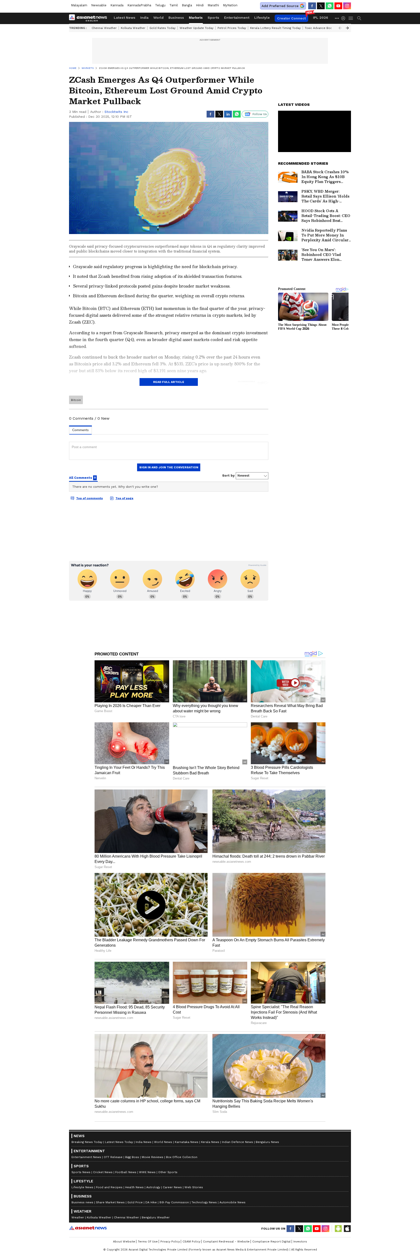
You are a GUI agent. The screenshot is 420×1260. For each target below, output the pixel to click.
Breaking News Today (86, 1142)
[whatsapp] (329, 5)
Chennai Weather (104, 28)
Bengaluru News (267, 1142)
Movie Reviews (152, 1157)
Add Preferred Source (280, 6)
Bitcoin (76, 400)
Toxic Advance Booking (321, 28)
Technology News (204, 1202)
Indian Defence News (237, 1142)
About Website (124, 1241)
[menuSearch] (359, 18)
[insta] (347, 5)
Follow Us (260, 114)
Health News (134, 1187)
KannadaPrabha (139, 5)
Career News (172, 1187)
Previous (340, 28)
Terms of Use (148, 1241)
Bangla (187, 5)
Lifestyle (262, 17)
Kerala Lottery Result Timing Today (275, 28)
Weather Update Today (196, 28)
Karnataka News (186, 1142)
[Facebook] (312, 5)
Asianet (88, 1228)
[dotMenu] (337, 18)
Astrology (153, 1187)
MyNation (230, 5)
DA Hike (151, 1202)
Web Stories (193, 1187)
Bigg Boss (132, 1157)
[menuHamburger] (351, 18)
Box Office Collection (181, 1157)
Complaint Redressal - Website (226, 1241)
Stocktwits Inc (116, 112)
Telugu (160, 5)
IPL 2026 (320, 17)
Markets (196, 17)
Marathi (213, 5)
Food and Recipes (109, 1187)
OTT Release (113, 1157)
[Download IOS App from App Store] (347, 1228)
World (158, 17)
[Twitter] (321, 5)
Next (347, 28)
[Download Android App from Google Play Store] (338, 1228)
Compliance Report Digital (271, 1241)
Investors (300, 1241)
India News (143, 1142)
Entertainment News (86, 1157)
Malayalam (79, 5)
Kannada (116, 5)
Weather (77, 1217)
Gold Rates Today (162, 28)
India (144, 17)
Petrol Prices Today (232, 28)
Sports (213, 17)
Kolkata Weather (133, 28)
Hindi (200, 5)
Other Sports (167, 1172)
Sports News (80, 1172)
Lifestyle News (82, 1187)
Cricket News (103, 1172)
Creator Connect (291, 18)
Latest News (124, 17)
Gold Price (135, 1202)
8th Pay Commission (174, 1202)
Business (176, 17)
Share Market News (110, 1202)
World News (163, 1142)
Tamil (173, 5)
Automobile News (232, 1202)
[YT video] (338, 5)
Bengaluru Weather (156, 1217)
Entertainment (236, 17)
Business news (82, 1202)
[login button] (344, 18)
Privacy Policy (170, 1241)
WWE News (147, 1172)
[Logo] (89, 18)
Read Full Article (168, 382)
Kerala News (210, 1142)
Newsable (98, 5)
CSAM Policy (191, 1241)
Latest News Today (119, 1142)
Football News (125, 1172)
